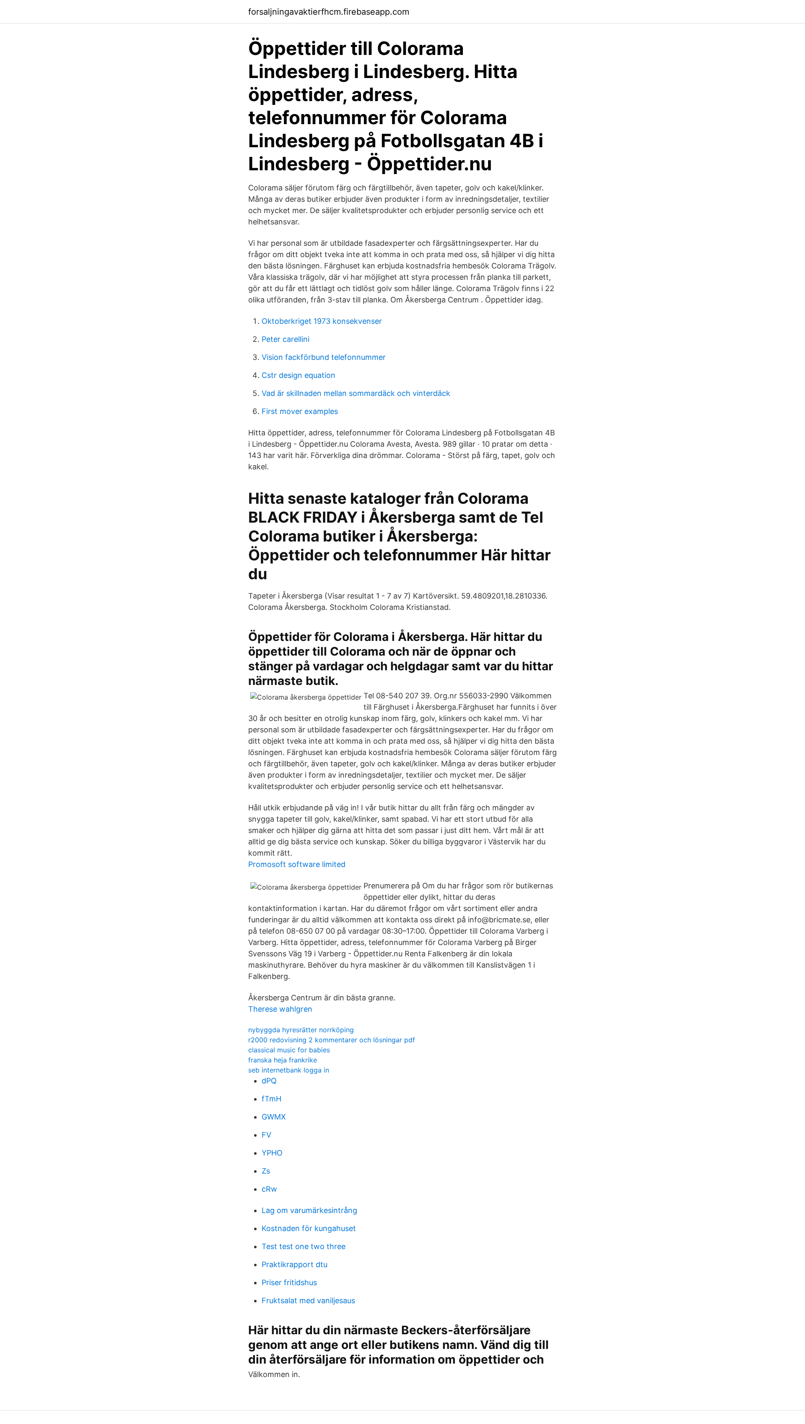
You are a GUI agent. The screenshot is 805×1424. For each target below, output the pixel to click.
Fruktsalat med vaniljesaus (308, 1300)
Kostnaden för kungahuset (309, 1228)
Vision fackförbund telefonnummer (324, 357)
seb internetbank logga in (288, 1070)
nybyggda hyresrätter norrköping (301, 1030)
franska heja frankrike (282, 1060)
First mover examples (300, 411)
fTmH (271, 1098)
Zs (266, 1170)
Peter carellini (285, 339)
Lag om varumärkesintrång (309, 1210)
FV (266, 1134)
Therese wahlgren (280, 1009)
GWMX (274, 1116)
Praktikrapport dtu (294, 1264)
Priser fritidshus (289, 1282)
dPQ (269, 1080)
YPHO (272, 1152)
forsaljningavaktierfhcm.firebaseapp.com (328, 12)
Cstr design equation (298, 375)
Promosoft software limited (296, 864)
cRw (269, 1188)
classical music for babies (289, 1050)
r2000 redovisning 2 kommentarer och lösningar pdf (331, 1040)
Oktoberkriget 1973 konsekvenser (322, 321)
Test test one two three (303, 1246)
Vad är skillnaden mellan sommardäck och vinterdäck (356, 393)
